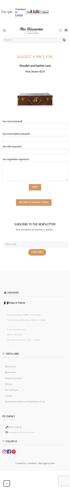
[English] (37, 11)
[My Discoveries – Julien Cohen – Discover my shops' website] (31, 30)
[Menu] (4, 31)
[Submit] (64, 40)
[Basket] (66, 30)
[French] (32, 11)
